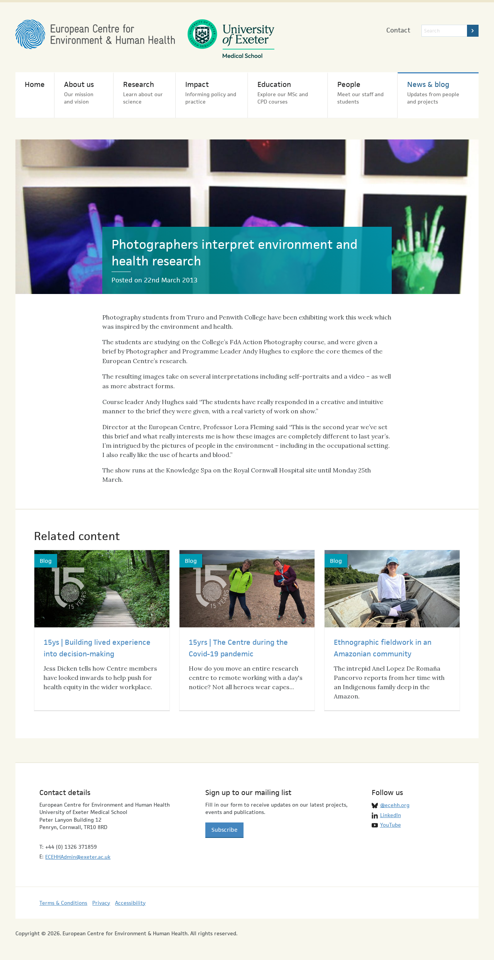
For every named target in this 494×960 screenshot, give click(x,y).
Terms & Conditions (63, 902)
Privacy (101, 902)
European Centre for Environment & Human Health (95, 34)
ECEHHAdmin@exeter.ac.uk (77, 856)
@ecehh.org (394, 805)
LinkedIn (390, 815)
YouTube (390, 824)
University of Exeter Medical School (231, 38)
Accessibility (130, 902)
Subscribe (224, 829)
